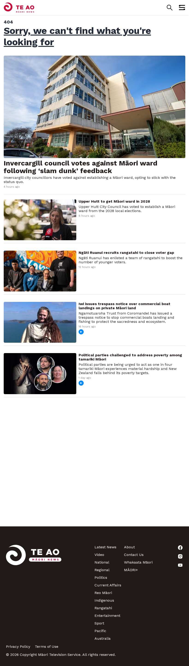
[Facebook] (168, 547)
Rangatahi (103, 608)
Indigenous (104, 600)
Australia (102, 638)
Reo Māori (103, 593)
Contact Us (134, 554)
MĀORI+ (131, 570)
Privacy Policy (18, 646)
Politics (100, 577)
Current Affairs (107, 585)
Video (99, 554)
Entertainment (107, 615)
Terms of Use (46, 646)
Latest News (105, 547)
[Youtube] (168, 565)
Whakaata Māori (138, 562)
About (129, 547)
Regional (101, 570)
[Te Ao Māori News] (33, 593)
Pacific (100, 631)
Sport (99, 623)
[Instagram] (168, 556)
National (101, 562)
